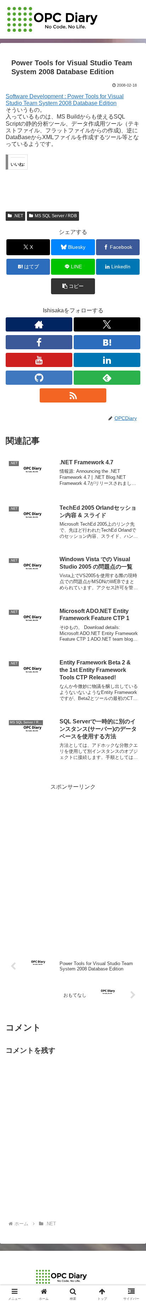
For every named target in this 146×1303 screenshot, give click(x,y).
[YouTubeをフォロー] (39, 360)
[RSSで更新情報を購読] (73, 395)
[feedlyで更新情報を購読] (107, 378)
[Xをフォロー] (107, 324)
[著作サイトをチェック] (39, 324)
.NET (18, 215)
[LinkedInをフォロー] (107, 360)
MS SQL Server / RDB (56, 215)
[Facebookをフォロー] (39, 342)
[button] (73, 286)
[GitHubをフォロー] (39, 378)
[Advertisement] (73, 865)
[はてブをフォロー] (107, 342)
